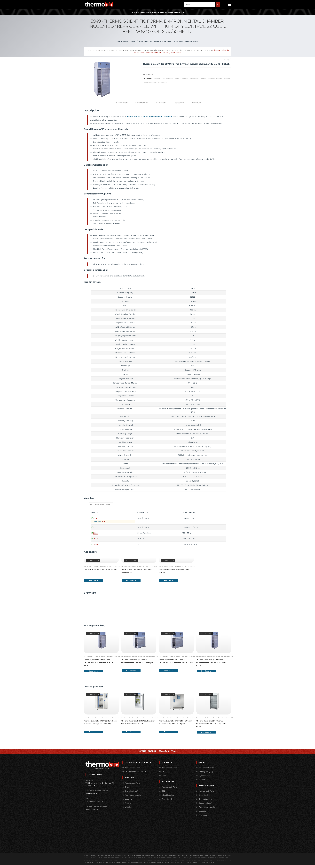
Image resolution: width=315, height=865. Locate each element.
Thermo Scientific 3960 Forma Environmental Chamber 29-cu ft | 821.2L (211, 724)
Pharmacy (203, 815)
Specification (141, 103)
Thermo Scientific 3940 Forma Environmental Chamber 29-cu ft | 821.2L (211, 663)
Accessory (178, 103)
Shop (95, 50)
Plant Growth (167, 799)
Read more (93, 580)
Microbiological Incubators (101, 717)
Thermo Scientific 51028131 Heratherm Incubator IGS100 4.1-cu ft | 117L (175, 722)
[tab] (121, 103)
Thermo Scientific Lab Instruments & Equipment (120, 50)
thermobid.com (92, 809)
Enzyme (128, 787)
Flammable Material (133, 795)
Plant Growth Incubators (137, 717)
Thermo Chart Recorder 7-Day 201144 (100, 569)
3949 (95, 544)
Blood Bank (203, 795)
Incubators (87, 717)
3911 (95, 518)
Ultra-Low (129, 807)
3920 (95, 533)
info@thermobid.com (95, 801)
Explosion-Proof (131, 791)
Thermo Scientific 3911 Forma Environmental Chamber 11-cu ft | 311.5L (138, 661)
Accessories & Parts (132, 768)
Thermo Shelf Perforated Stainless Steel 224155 (136, 570)
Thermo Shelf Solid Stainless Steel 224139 (174, 570)
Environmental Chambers (154, 50)
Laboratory (129, 799)
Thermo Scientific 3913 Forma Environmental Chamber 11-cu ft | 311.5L (176, 661)
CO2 (163, 791)
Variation (161, 103)
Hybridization (204, 776)
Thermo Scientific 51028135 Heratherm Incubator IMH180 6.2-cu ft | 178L (100, 722)
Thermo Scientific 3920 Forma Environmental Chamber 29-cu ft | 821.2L (99, 663)
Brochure (196, 103)
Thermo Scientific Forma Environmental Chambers (189, 50)
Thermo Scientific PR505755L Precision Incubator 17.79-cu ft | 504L (138, 722)
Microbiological (168, 795)
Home (88, 50)
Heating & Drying (206, 772)
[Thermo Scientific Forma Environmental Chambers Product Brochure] (93, 606)
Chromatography (206, 799)
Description (122, 103)
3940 (95, 539)
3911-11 (103, 522)
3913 (95, 527)
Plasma (128, 803)
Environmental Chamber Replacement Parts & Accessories (103, 566)
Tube (164, 776)
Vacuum (202, 780)
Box (163, 772)
